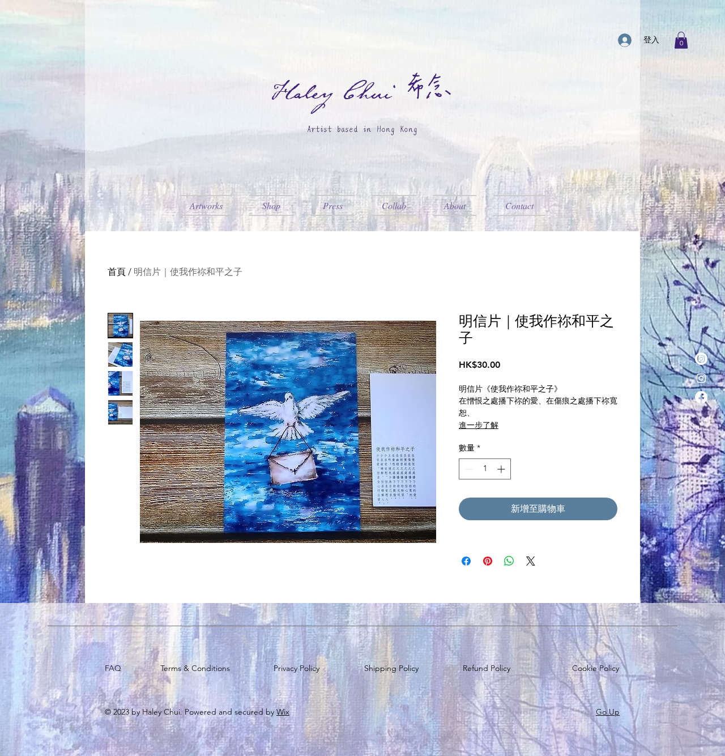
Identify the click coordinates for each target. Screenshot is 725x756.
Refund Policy (489, 668)
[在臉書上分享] (466, 561)
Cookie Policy (598, 668)
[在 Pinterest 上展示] (487, 561)
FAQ (115, 668)
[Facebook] (701, 397)
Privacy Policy (299, 668)
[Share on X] (531, 561)
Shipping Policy (393, 668)
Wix (282, 712)
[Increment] (502, 469)
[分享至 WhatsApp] (509, 561)
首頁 (117, 271)
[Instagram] (701, 358)
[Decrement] (467, 469)
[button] (681, 40)
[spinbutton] (485, 469)
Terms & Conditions (197, 668)
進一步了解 (478, 425)
